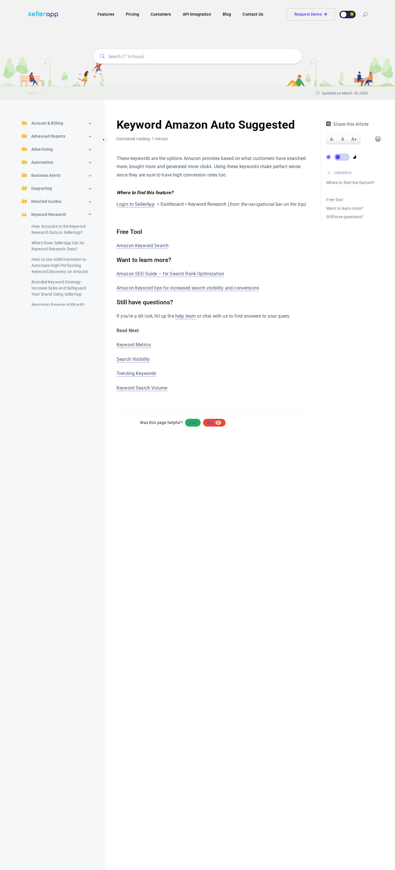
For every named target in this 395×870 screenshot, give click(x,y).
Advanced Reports (48, 136)
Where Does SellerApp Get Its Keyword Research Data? (58, 246)
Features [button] (105, 14)
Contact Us (253, 14)
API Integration (197, 14)
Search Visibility (133, 359)
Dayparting (41, 188)
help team (185, 316)
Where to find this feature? (350, 182)
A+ (354, 139)
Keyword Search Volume (142, 388)
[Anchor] (121, 217)
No (213, 422)
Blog (227, 14)
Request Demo (308, 14)
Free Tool (334, 199)
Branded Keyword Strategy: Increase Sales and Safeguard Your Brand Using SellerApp (59, 288)
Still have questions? (344, 216)
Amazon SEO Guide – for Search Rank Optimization (170, 273)
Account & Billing (47, 123)
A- (332, 139)
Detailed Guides (46, 201)
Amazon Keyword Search (143, 245)
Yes (192, 422)
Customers (161, 14)
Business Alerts (45, 175)
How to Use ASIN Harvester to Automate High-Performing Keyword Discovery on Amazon (60, 265)
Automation (42, 162)
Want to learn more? (344, 208)
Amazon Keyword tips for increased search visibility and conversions (188, 288)
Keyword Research (48, 214)
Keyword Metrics (134, 344)
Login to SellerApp (136, 204)
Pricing (132, 14)
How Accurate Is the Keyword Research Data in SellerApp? (59, 229)
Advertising (42, 149)
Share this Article (350, 124)
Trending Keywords (136, 373)
